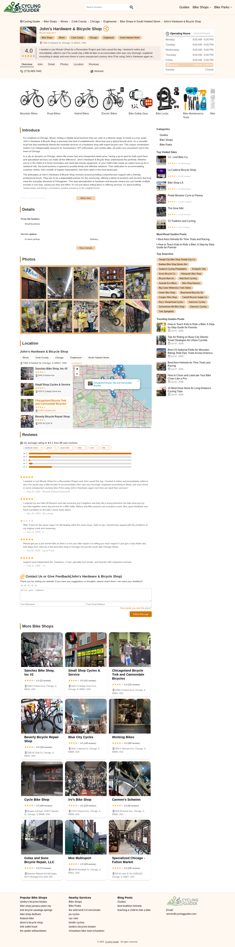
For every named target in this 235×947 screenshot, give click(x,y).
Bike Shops (201, 7)
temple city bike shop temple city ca (177, 259)
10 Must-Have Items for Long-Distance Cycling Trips (189, 391)
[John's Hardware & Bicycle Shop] (29, 36)
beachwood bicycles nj (192, 292)
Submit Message (141, 614)
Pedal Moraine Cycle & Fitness (185, 198)
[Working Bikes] (130, 716)
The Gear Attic (179, 211)
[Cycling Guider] (22, 7)
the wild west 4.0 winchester (85, 910)
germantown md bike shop (171, 306)
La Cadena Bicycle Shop (182, 173)
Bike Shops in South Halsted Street (140, 21)
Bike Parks (221, 7)
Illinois (64, 21)
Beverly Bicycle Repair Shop (112, 384)
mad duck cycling (188, 278)
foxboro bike (27, 918)
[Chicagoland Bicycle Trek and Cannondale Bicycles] (130, 649)
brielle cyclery (76, 922)
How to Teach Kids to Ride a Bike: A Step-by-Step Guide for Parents (185, 246)
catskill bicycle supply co (194, 297)
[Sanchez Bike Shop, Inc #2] (42, 649)
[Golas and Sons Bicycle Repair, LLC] (42, 837)
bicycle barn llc (166, 278)
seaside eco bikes (168, 283)
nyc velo (73, 918)
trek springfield (166, 311)
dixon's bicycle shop (31, 922)
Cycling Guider (31, 21)
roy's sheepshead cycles (171, 302)
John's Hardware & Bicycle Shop (182, 21)
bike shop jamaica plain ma (35, 906)
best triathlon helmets (130, 906)
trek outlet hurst (28, 926)
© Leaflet (119, 427)
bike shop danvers (191, 283)
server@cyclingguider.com (181, 913)
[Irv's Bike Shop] (86, 778)
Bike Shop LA (179, 185)
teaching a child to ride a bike (134, 910)
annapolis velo (199, 269)
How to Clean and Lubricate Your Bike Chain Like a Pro (189, 378)
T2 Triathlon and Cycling (182, 224)
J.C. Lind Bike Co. (179, 160)
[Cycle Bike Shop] (42, 778)
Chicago (95, 21)
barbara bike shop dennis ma (173, 264)
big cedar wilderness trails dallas (175, 288)
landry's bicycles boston (33, 901)
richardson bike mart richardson (86, 930)
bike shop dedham (30, 914)
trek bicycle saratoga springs (36, 910)
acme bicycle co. (167, 274)
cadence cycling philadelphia (172, 269)
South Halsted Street (129, 37)
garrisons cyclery (197, 302)
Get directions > (77, 363)
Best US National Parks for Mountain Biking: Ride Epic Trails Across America (190, 353)
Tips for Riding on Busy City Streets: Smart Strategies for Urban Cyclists (188, 340)
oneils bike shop (167, 292)
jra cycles (74, 914)
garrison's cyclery (198, 306)
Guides (184, 7)
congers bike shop (168, 297)
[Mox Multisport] (86, 837)
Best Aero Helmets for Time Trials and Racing (184, 239)
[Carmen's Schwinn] (130, 778)
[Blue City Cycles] (86, 716)
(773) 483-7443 (32, 71)
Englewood (109, 21)
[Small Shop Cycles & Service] (86, 649)
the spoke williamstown (33, 930)
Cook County (79, 21)
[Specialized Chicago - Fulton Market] (130, 837)
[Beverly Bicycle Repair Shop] (42, 716)
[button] (110, 377)
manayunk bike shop (191, 274)
